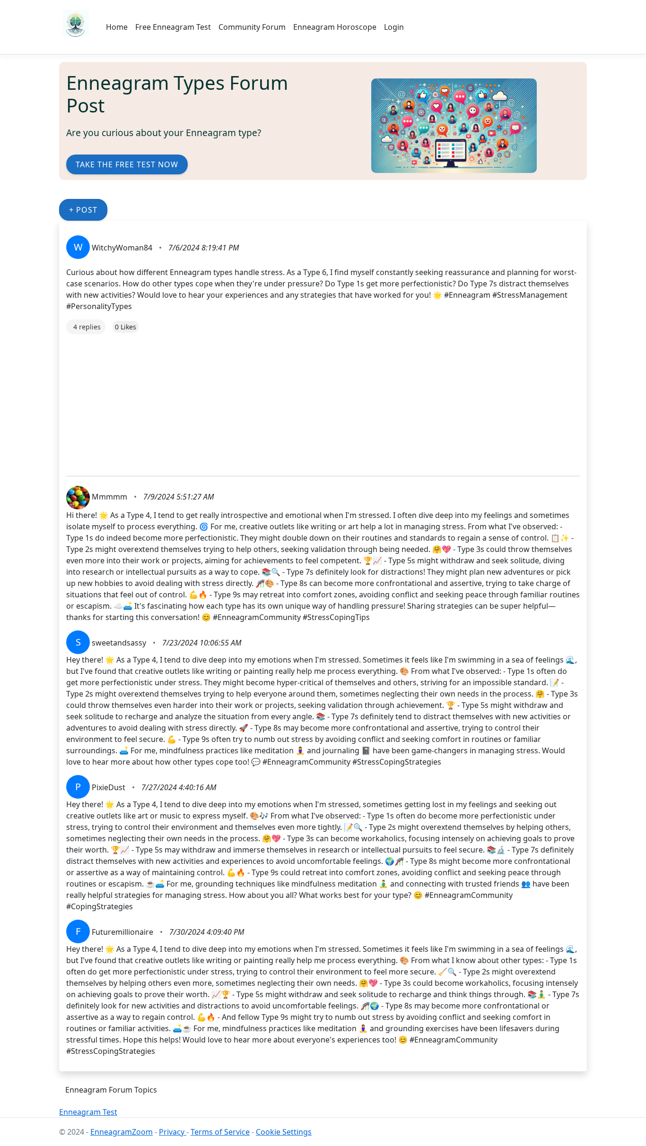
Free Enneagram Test (173, 27)
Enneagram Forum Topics (111, 1090)
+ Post (83, 210)
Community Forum (252, 27)
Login (394, 27)
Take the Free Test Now (127, 164)
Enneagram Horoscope (334, 27)
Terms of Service (220, 1132)
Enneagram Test (88, 1112)
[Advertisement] (323, 400)
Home (117, 27)
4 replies (87, 326)
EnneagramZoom (121, 1132)
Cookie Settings (284, 1132)
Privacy (172, 1132)
